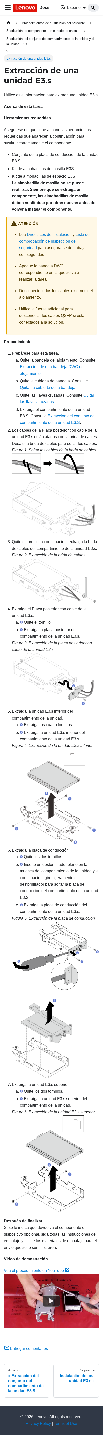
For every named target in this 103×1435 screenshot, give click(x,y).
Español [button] (74, 7)
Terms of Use (65, 1423)
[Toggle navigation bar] (8, 7)
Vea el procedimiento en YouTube (34, 1270)
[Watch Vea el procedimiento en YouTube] (51, 1301)
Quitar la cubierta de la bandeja (48, 387)
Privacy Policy (38, 1423)
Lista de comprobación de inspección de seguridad (54, 241)
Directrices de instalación (49, 234)
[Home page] (9, 23)
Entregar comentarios (29, 1348)
